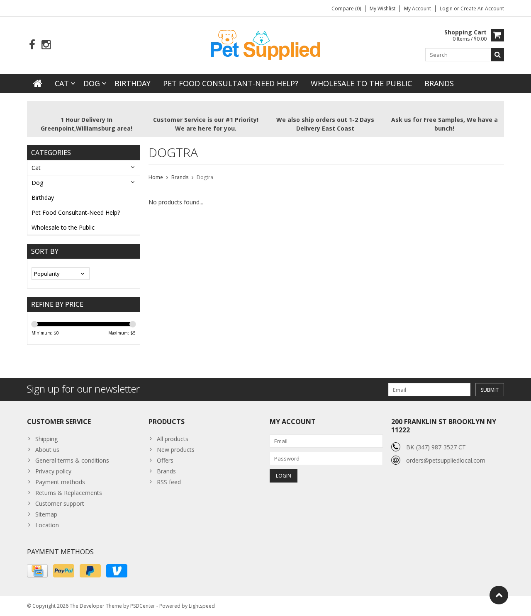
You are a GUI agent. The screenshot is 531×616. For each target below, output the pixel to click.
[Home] (38, 83)
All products (172, 439)
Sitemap (46, 514)
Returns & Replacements (68, 493)
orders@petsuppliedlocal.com (445, 460)
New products (176, 450)
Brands (439, 83)
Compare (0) (346, 8)
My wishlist (382, 8)
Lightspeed (202, 605)
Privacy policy (53, 471)
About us (47, 450)
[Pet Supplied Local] (265, 44)
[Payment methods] (37, 570)
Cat (62, 83)
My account (417, 8)
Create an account (482, 8)
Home (156, 177)
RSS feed (169, 482)
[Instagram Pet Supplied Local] (46, 45)
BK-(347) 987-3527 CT (436, 447)
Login (447, 8)
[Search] (497, 54)
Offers (165, 460)
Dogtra (205, 177)
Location (47, 525)
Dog (91, 83)
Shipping (46, 439)
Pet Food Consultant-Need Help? (230, 83)
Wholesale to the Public (361, 83)
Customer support (59, 503)
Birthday (132, 83)
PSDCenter (142, 605)
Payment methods (60, 482)
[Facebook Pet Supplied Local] (32, 45)
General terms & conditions (72, 460)
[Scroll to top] (499, 595)
